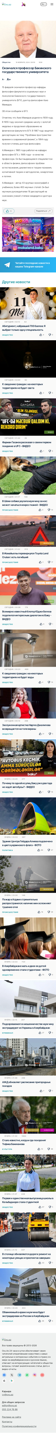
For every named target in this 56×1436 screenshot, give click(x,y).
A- (3, 79)
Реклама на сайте (11, 1417)
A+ (9, 79)
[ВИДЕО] (28, 416)
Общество (7, 335)
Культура (7, 1149)
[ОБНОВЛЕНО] (28, 530)
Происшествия (10, 510)
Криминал (7, 1033)
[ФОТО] (28, 938)
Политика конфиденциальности (19, 1426)
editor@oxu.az (9, 1405)
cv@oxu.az (7, 1394)
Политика (7, 850)
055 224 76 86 (10, 1409)
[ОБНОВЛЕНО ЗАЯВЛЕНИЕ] (28, 1114)
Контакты (7, 1421)
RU (43, 4)
